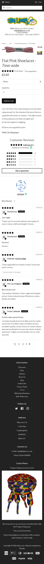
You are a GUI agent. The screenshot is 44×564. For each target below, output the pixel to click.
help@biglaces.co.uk (22, 31)
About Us (22, 377)
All (10, 43)
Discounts (22, 367)
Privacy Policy (22, 387)
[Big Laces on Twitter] (16, 409)
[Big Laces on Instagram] (27, 409)
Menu (7, 2)
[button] (8, 71)
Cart (40, 2)
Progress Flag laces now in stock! (22, 468)
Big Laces (21, 546)
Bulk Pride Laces (22, 396)
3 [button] (22, 344)
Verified (20, 194)
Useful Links (22, 383)
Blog (22, 380)
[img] (8, 208)
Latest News (22, 463)
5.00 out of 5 (28, 145)
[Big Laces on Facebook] (22, 409)
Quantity (5, 88)
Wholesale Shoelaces (22, 393)
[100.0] (21, 185)
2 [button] (18, 344)
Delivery (22, 374)
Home (4, 43)
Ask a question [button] (22, 170)
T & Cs (22, 390)
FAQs (22, 370)
